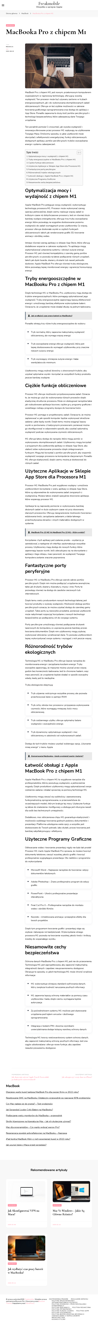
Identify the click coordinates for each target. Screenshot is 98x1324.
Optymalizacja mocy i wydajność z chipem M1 (48, 156)
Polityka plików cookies (63, 1311)
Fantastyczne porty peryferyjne (41, 169)
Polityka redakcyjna (81, 1307)
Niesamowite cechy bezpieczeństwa (44, 182)
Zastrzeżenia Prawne (58, 1299)
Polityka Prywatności (61, 1309)
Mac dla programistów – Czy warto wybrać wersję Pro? (33, 1127)
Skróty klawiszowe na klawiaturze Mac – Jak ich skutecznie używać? (38, 1121)
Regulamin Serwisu (79, 1299)
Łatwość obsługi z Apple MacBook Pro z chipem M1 (50, 176)
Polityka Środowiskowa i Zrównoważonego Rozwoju (65, 1301)
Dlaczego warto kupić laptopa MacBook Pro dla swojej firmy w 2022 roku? (42, 1092)
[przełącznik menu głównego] (3, 5)
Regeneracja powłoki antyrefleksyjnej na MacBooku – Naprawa (36, 1133)
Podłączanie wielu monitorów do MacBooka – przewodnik (34, 1115)
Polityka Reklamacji (61, 1307)
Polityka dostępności (61, 1312)
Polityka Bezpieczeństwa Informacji (68, 1314)
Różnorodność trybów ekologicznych (44, 172)
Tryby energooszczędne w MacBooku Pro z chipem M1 (52, 159)
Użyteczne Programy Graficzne (41, 179)
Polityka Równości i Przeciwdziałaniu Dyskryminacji (69, 1305)
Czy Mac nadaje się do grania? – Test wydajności (29, 1103)
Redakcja (9, 47)
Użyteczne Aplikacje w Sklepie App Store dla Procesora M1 (54, 166)
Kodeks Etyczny (58, 1319)
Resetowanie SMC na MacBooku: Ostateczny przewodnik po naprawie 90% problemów (48, 1098)
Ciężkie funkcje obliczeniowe (41, 162)
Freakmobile (49, 3)
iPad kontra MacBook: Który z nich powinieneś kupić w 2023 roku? (38, 1139)
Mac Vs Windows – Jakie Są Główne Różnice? (68, 1212)
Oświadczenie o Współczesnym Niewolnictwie (66, 1316)
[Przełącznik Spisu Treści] (77, 153)
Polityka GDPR (82, 1311)
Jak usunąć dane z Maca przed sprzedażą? (26, 1144)
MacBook (10, 25)
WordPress (30, 1303)
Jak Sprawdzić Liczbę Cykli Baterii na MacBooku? (29, 1109)
